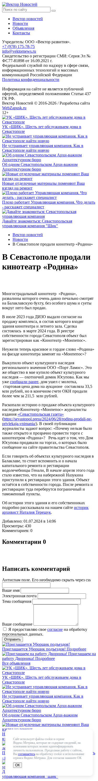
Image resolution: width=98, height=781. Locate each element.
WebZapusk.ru (14, 108)
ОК (17, 765)
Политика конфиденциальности (30, 79)
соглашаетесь (26, 754)
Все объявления (16, 663)
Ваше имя (11, 590)
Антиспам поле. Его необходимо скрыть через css (46, 580)
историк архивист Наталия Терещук (45, 509)
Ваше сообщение (17, 624)
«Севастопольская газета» (41, 414)
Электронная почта (19, 596)
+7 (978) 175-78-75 (18, 46)
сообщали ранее (24, 381)
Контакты (21, 33)
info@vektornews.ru (19, 51)
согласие (55, 629)
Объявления (23, 28)
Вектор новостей (28, 19)
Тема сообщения (16, 601)
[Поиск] (53, 11)
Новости (20, 23)
